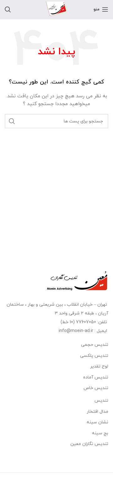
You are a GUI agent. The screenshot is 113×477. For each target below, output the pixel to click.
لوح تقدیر (99, 366)
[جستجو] (8, 9)
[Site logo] (56, 9)
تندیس (101, 401)
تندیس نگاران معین (89, 444)
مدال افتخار (97, 412)
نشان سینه (97, 422)
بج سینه (100, 433)
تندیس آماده (95, 377)
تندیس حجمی (94, 345)
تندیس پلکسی (94, 356)
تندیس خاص (95, 388)
